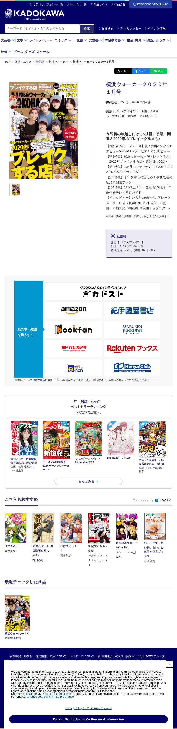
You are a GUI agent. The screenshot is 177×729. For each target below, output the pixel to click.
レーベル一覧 (78, 4)
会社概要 (15, 656)
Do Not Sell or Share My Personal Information (39, 694)
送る (160, 71)
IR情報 (28, 656)
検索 (87, 28)
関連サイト (100, 4)
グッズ (30, 52)
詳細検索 (108, 28)
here (29, 680)
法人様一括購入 (124, 656)
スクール (42, 52)
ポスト (125, 71)
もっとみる (86, 481)
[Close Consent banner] (169, 664)
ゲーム (18, 52)
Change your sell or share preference (50, 696)
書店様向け (105, 656)
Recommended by (143, 500)
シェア (142, 71)
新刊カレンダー (130, 28)
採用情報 (41, 656)
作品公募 (119, 4)
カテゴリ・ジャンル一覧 (48, 4)
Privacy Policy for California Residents (88, 708)
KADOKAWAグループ (151, 656)
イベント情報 (156, 28)
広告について (58, 656)
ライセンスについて (82, 656)
